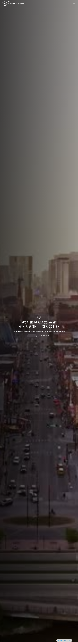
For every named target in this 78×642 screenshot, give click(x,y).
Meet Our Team (44, 335)
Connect (31, 335)
